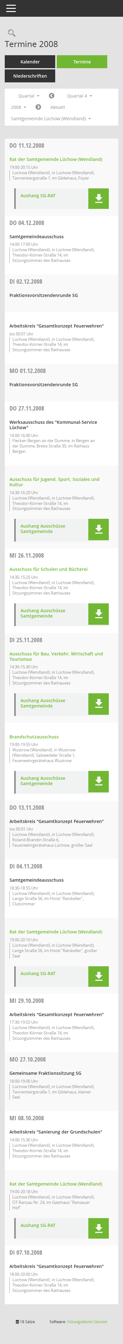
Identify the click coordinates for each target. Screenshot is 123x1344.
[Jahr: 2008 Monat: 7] (51, 96)
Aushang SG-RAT (38, 195)
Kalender (30, 62)
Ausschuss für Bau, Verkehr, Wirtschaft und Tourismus (56, 656)
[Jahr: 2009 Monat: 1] (38, 107)
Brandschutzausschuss (34, 737)
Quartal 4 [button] (77, 96)
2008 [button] (16, 107)
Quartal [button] (27, 96)
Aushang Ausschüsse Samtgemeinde (42, 529)
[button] (98, 198)
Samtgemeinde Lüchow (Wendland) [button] (49, 118)
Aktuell (57, 107)
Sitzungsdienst (87, 1321)
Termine (82, 62)
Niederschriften (30, 76)
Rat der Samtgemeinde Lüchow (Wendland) (55, 159)
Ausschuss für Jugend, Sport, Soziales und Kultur (54, 482)
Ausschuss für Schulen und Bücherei (48, 569)
